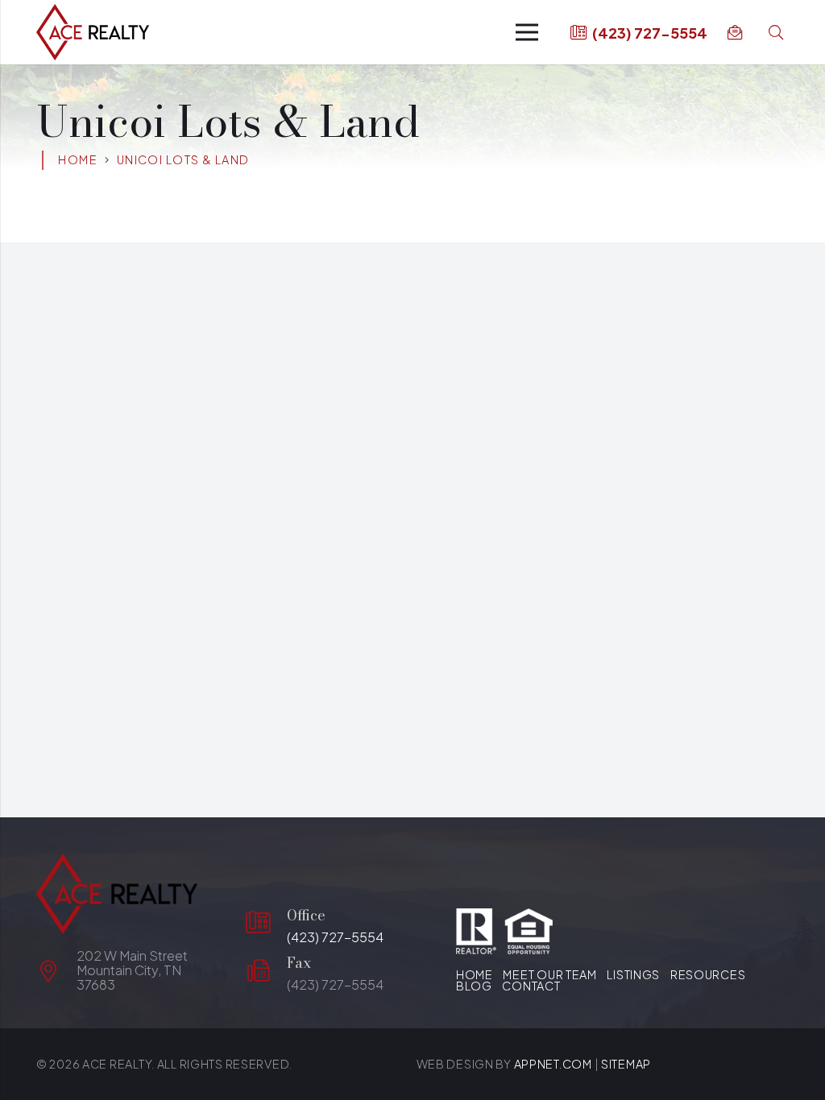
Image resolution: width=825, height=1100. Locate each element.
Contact (531, 985)
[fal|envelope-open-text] (738, 32)
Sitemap (626, 1064)
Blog (474, 985)
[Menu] (527, 32)
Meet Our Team (549, 974)
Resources (707, 974)
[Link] (92, 32)
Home (474, 974)
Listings (633, 974)
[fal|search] (779, 32)
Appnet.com (553, 1064)
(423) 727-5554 (335, 936)
